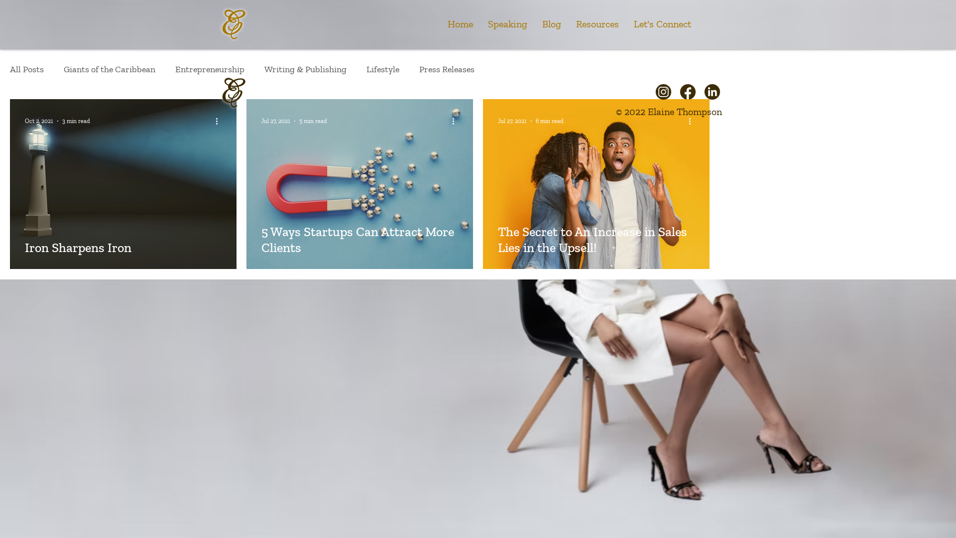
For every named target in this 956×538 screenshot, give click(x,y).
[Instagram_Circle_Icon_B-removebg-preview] (663, 92)
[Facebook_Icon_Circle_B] (688, 92)
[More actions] (220, 121)
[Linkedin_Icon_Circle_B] (712, 92)
